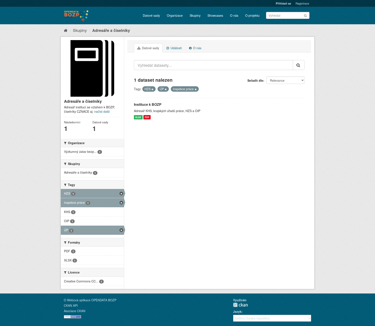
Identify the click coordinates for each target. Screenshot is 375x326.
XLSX (138, 117)
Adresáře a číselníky (111, 30)
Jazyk (237, 311)
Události (176, 48)
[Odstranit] (152, 89)
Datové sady (151, 15)
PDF (147, 117)
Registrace (302, 3)
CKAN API (71, 305)
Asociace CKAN (74, 311)
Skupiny (195, 15)
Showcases (215, 15)
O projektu (252, 15)
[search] (298, 65)
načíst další (102, 111)
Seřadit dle (255, 80)
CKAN (240, 305)
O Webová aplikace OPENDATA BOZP (90, 300)
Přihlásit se (283, 3)
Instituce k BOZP (147, 104)
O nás (234, 15)
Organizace (175, 15)
